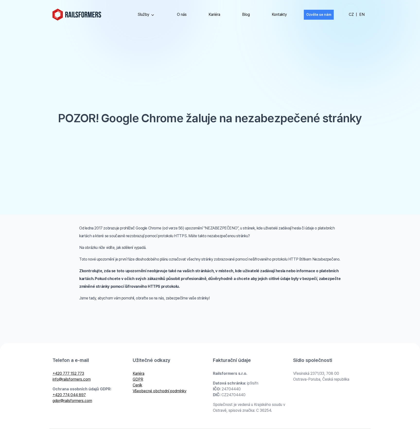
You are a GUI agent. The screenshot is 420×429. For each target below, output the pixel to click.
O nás (182, 14)
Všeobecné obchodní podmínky (159, 391)
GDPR (138, 379)
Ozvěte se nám (318, 15)
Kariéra (214, 14)
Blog (246, 14)
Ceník (137, 385)
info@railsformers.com (71, 379)
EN (362, 14)
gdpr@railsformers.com (72, 400)
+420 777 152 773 (68, 373)
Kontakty (279, 14)
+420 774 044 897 (69, 395)
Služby (143, 14)
